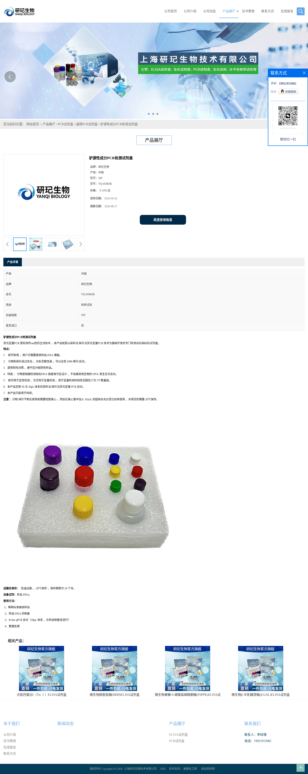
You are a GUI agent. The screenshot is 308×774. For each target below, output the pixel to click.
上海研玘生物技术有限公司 (140, 768)
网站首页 (32, 124)
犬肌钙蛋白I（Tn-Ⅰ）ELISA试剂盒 (42, 694)
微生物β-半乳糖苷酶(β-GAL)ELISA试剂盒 (261, 694)
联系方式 (267, 11)
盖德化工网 (190, 768)
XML (163, 768)
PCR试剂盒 (65, 124)
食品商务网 (208, 768)
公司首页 (170, 11)
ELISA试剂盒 (178, 734)
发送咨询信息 (162, 219)
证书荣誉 (248, 11)
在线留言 (287, 11)
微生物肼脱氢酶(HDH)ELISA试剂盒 (115, 694)
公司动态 (209, 11)
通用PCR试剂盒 (87, 124)
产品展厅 (229, 11)
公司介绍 (190, 11)
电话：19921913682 (257, 741)
